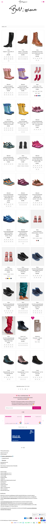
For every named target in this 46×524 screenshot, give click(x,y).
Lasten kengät (3, 476)
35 (33, 58)
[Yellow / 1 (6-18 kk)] (9, 278)
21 (34, 129)
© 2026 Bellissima (4, 520)
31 (10, 94)
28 (4, 94)
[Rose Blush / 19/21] (36, 95)
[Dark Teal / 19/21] (39, 95)
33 (41, 167)
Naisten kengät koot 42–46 (5, 474)
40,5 (4, 58)
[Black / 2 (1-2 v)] (38, 240)
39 (39, 58)
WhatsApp (4, 460)
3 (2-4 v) (37, 238)
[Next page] (27, 389)
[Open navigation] (2, 1)
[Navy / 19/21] (38, 95)
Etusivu (3, 26)
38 (37, 58)
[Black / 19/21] (35, 95)
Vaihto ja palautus (4, 488)
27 (12, 92)
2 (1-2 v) (34, 238)
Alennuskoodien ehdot (4, 490)
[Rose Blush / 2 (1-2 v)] (36, 240)
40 (41, 58)
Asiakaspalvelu (3, 481)
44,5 (25, 58)
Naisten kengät (3, 471)
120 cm (39, 341)
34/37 (36, 93)
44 (8, 60)
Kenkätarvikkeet (3, 477)
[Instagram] (23, 412)
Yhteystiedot (3, 483)
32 (12, 94)
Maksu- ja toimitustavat (5, 487)
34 (36, 169)
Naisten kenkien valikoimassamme (10, 498)
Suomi (34, 514)
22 (36, 129)
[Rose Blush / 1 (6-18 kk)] (6, 278)
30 (8, 94)
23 (4, 92)
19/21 (33, 91)
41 (6, 58)
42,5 (10, 58)
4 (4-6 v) (41, 238)
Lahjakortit (2, 478)
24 (6, 92)
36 (41, 275)
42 (8, 58)
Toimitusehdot (3, 486)
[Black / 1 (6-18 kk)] (7, 278)
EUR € (42, 514)
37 (35, 58)
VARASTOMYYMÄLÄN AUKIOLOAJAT (8, 480)
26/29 (39, 91)
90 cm (36, 341)
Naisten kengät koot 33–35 (5, 473)
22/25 (36, 91)
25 (8, 92)
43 (12, 58)
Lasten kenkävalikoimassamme (6, 501)
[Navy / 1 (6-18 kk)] (11, 278)
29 (6, 94)
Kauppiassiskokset (4, 484)
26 (10, 92)
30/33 (41, 91)
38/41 (39, 93)
